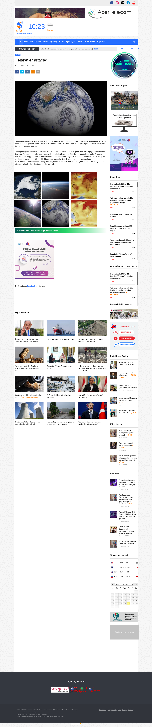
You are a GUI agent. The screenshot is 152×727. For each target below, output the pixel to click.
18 (121, 600)
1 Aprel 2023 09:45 (22, 66)
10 (117, 597)
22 (137, 600)
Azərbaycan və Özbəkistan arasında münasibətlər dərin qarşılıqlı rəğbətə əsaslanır (126, 499)
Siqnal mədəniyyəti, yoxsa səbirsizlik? (126, 445)
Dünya (79, 42)
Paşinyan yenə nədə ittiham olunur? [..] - (63, 49)
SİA (74, 141)
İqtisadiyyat (70, 42)
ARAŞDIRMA (90, 42)
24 (117, 603)
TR (138, 49)
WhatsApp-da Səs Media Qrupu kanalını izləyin (38, 231)
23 (113, 603)
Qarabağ (53, 42)
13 (129, 597)
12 (125, 597)
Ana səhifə (102, 710)
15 (137, 597)
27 (129, 603)
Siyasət (38, 42)
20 (129, 600)
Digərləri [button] (100, 42)
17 (117, 600)
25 (121, 603)
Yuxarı (130, 710)
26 (125, 603)
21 (133, 600)
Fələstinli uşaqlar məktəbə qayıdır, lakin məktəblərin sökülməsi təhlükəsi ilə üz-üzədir (91, 368)
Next (135, 100)
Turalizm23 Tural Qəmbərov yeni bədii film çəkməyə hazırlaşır (128, 387)
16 (113, 600)
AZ (122, 49)
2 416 (33, 66)
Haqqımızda (112, 710)
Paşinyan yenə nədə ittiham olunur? (128, 375)
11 (121, 597)
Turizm (45, 42)
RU (127, 49)
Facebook (31, 286)
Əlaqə (124, 710)
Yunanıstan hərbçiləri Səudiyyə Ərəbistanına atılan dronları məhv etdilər (27, 368)
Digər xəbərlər (132, 266)
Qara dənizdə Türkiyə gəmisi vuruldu (60, 339)
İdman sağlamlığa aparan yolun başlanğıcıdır (128, 400)
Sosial (61, 42)
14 (133, 597)
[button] (134, 42)
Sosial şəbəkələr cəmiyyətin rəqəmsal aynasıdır (126, 433)
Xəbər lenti (28, 42)
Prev (113, 100)
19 (125, 600)
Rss (119, 710)
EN (132, 49)
